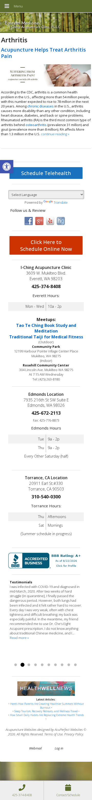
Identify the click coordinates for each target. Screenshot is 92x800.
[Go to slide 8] (62, 665)
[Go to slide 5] (42, 665)
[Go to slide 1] (15, 665)
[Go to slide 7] (55, 665)
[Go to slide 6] (48, 665)
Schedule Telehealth (46, 173)
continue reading (55, 134)
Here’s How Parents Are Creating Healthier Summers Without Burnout (47, 705)
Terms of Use (53, 734)
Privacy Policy (73, 734)
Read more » (19, 637)
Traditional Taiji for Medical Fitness (46, 337)
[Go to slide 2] (22, 665)
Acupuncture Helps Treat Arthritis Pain (43, 52)
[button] (6, 166)
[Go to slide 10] (75, 665)
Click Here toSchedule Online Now (46, 245)
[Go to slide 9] (68, 665)
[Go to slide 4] (35, 665)
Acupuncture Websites (21, 729)
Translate (61, 202)
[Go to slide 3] (28, 665)
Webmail (35, 748)
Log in (59, 748)
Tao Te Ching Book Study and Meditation (46, 328)
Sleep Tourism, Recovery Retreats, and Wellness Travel (46, 711)
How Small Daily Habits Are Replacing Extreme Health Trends (47, 715)
